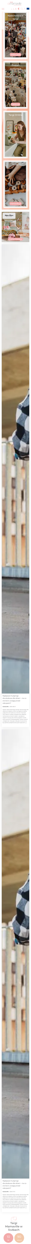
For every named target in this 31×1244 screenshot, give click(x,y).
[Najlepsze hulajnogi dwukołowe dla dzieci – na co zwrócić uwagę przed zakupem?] (15, 693)
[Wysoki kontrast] (19, 9)
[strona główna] (15, 6)
